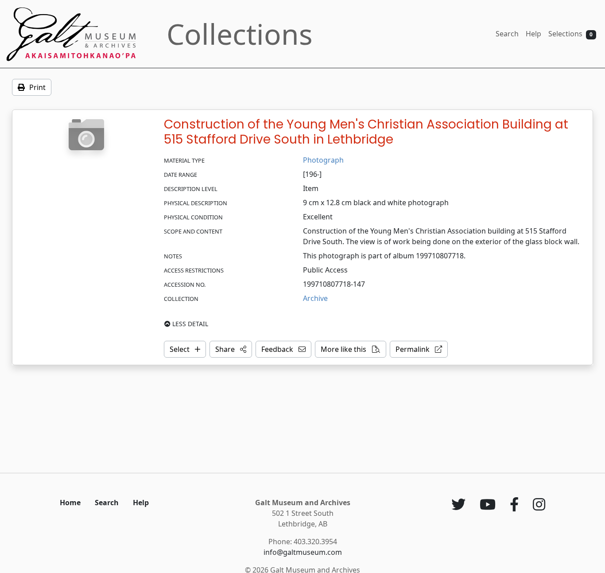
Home (70, 502)
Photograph (323, 160)
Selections (570, 34)
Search (507, 34)
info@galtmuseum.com (303, 552)
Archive (315, 298)
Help (533, 34)
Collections (240, 34)
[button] (230, 349)
